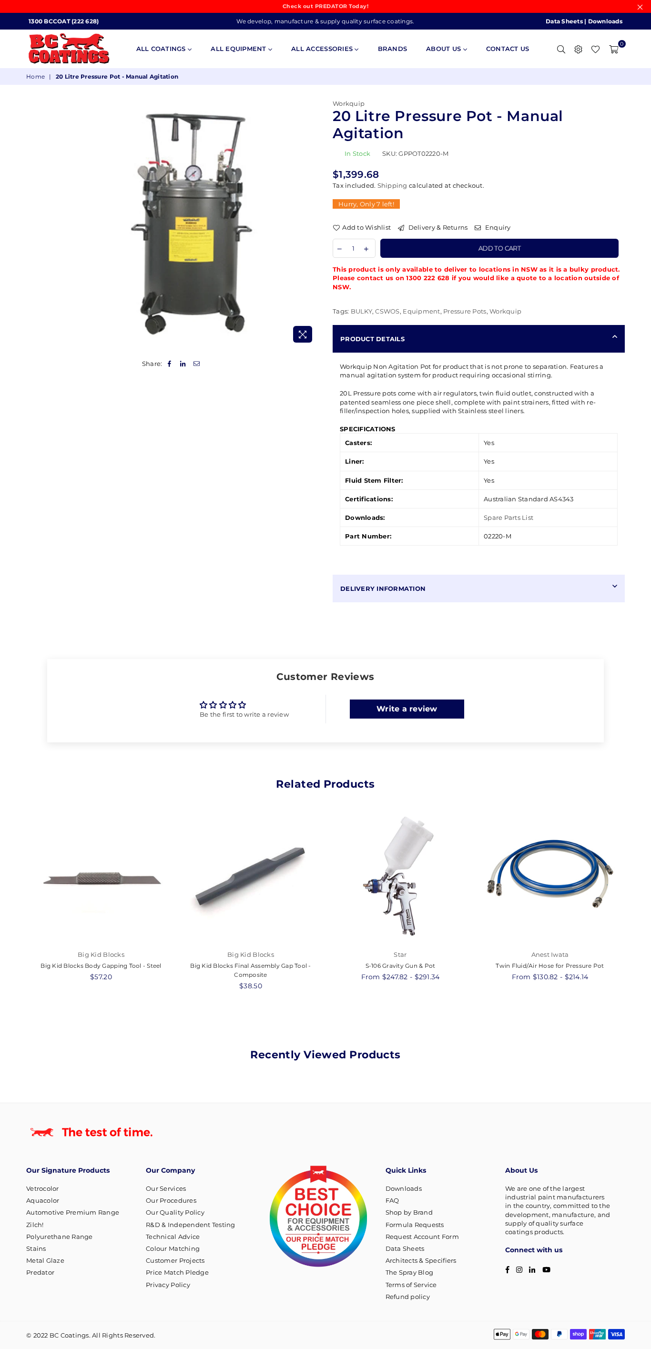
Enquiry (497, 227)
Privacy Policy (168, 1284)
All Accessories (323, 48)
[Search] (561, 48)
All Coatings (162, 48)
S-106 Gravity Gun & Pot (401, 965)
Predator (40, 1272)
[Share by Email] (196, 363)
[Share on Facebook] (169, 363)
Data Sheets (564, 21)
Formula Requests (415, 1224)
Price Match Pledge (177, 1272)
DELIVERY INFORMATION (383, 588)
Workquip (349, 103)
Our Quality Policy (175, 1212)
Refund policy (408, 1296)
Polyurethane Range (59, 1236)
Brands (392, 48)
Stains (36, 1248)
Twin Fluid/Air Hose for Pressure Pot (550, 965)
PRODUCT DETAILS (372, 339)
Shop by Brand (409, 1212)
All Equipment (239, 48)
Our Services (166, 1188)
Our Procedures (171, 1200)
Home (35, 76)
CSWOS (387, 311)
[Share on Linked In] (183, 363)
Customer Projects (175, 1260)
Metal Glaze (45, 1260)
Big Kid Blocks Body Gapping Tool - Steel (101, 965)
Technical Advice (173, 1236)
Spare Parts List (508, 517)
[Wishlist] (595, 48)
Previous (15, 904)
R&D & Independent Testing (190, 1224)
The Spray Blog (410, 1272)
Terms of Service (411, 1284)
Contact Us (507, 48)
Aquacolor (42, 1200)
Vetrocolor (42, 1188)
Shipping (392, 185)
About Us (444, 48)
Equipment (421, 311)
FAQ (392, 1200)
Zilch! (35, 1224)
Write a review (406, 708)
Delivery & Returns (437, 227)
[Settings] (578, 48)
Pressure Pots (464, 311)
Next (635, 904)
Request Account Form (422, 1236)
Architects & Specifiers (421, 1260)
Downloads (605, 21)
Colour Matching (173, 1248)
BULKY (361, 311)
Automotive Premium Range (72, 1212)
